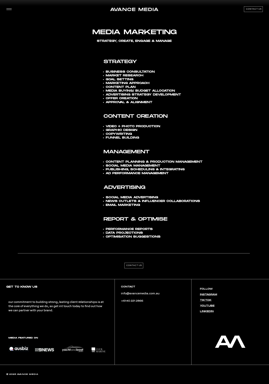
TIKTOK (206, 300)
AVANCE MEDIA (134, 9)
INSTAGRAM (208, 294)
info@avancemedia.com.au (140, 293)
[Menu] (9, 9)
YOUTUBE (207, 305)
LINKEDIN (207, 311)
